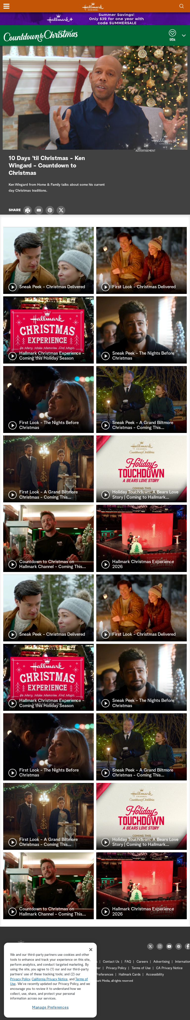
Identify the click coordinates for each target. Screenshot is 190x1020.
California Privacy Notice (50, 979)
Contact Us (111, 961)
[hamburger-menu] (6, 6)
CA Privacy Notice (169, 968)
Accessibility (155, 974)
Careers (142, 961)
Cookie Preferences (99, 974)
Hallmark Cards (130, 974)
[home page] (93, 6)
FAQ (128, 961)
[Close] (90, 950)
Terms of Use (141, 968)
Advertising (161, 961)
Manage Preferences (50, 1007)
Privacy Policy (116, 968)
